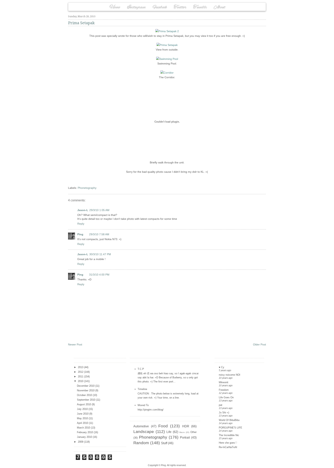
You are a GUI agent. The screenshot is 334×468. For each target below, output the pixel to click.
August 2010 (84, 404)
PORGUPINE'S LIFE (230, 427)
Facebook (160, 7)
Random (141, 443)
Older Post (259, 344)
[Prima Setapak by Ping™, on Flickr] (167, 44)
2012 (81, 371)
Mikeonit (223, 382)
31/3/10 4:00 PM (99, 274)
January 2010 (85, 436)
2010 (81, 381)
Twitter (180, 7)
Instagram (136, 7)
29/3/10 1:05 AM (99, 210)
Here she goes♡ (228, 442)
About (219, 7)
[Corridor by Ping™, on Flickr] (167, 72)
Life (168, 432)
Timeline (142, 389)
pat (220, 405)
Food (163, 426)
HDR (185, 426)
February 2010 (85, 432)
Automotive (141, 426)
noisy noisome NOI (229, 374)
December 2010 (86, 385)
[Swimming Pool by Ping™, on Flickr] (167, 58)
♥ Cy (221, 367)
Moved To (143, 405)
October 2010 (85, 395)
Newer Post (75, 344)
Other (193, 432)
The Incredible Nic (229, 435)
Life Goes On (226, 397)
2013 (81, 367)
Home (114, 7)
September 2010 (86, 399)
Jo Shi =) (224, 412)
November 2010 (86, 390)
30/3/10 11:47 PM (100, 254)
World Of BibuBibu (229, 420)
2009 (81, 441)
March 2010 (84, 427)
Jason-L (82, 210)
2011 (81, 376)
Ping (80, 234)
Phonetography (87, 187)
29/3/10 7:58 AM (99, 234)
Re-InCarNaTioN (228, 447)
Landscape (143, 431)
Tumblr (200, 7)
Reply (80, 223)
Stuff (164, 443)
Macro (182, 432)
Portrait (185, 437)
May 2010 (83, 418)
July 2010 (83, 409)
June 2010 (83, 413)
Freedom (224, 389)
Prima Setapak (81, 23)
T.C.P (141, 369)
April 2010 (83, 423)
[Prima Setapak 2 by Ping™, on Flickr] (167, 31)
